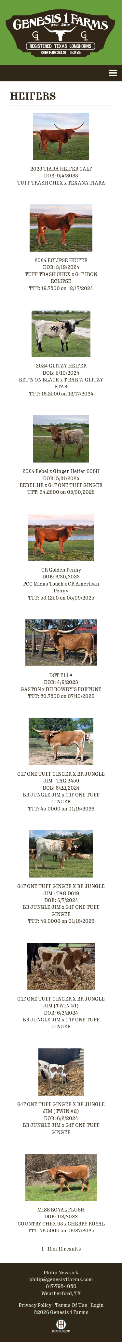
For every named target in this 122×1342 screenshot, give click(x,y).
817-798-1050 (61, 1286)
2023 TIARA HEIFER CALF (61, 169)
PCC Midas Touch (43, 584)
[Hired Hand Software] (61, 1329)
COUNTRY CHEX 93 (40, 1224)
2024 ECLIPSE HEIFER (61, 260)
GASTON (30, 689)
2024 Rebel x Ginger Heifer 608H (61, 471)
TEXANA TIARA (86, 183)
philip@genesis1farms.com (61, 1279)
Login (97, 1305)
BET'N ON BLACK (39, 380)
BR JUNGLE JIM (42, 795)
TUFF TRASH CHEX (40, 183)
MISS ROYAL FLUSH (61, 1210)
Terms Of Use (71, 1305)
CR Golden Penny (61, 570)
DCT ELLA (61, 675)
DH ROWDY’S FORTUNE (74, 689)
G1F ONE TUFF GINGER (75, 485)
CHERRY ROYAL (86, 1224)
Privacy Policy (35, 1305)
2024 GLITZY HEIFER (61, 366)
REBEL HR (32, 485)
